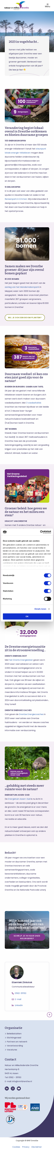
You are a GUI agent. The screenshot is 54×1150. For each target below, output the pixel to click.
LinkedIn (19, 1005)
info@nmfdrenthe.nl (22, 1081)
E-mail (18, 999)
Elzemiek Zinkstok (22, 982)
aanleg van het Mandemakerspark (22, 287)
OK (27, 616)
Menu (47, 6)
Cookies (16, 1147)
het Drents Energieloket (21, 660)
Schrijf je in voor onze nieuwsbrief (27, 937)
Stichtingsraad (14, 1038)
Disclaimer (36, 1147)
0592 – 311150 (15, 1077)
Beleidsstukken (14, 1034)
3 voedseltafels (33, 402)
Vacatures (12, 1050)
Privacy (25, 1147)
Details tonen (40, 609)
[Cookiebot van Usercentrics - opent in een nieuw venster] (40, 532)
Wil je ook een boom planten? (25, 317)
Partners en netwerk (17, 1042)
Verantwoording (15, 1046)
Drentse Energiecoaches (31, 714)
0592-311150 (20, 993)
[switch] (47, 583)
